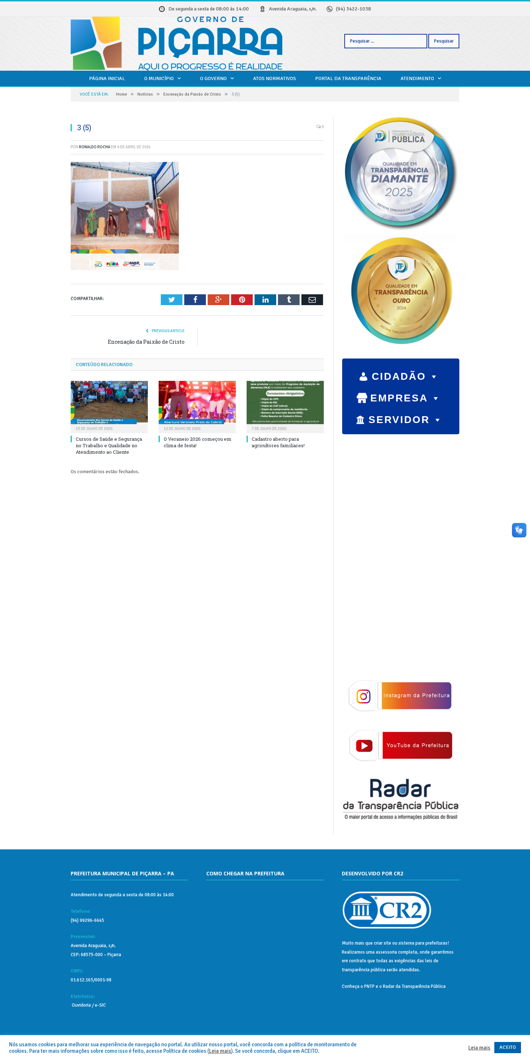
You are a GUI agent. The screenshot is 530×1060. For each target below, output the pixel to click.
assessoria (386, 952)
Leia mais (220, 1051)
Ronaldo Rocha (94, 147)
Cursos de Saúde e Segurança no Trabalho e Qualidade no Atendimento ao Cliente (109, 445)
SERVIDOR (399, 419)
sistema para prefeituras (422, 943)
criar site (382, 943)
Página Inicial (107, 78)
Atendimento (417, 78)
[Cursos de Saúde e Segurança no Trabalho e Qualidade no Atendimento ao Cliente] (109, 406)
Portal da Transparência (348, 78)
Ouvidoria (81, 1005)
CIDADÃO (399, 376)
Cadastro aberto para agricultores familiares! (278, 442)
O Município (159, 78)
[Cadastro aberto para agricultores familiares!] (285, 406)
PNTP (369, 986)
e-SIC (100, 1005)
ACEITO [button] (507, 1047)
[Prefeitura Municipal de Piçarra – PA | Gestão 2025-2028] (176, 42)
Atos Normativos (274, 78)
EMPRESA (399, 398)
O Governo (213, 78)
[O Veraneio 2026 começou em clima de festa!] (197, 406)
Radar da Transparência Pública (414, 986)
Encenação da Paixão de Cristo (146, 341)
